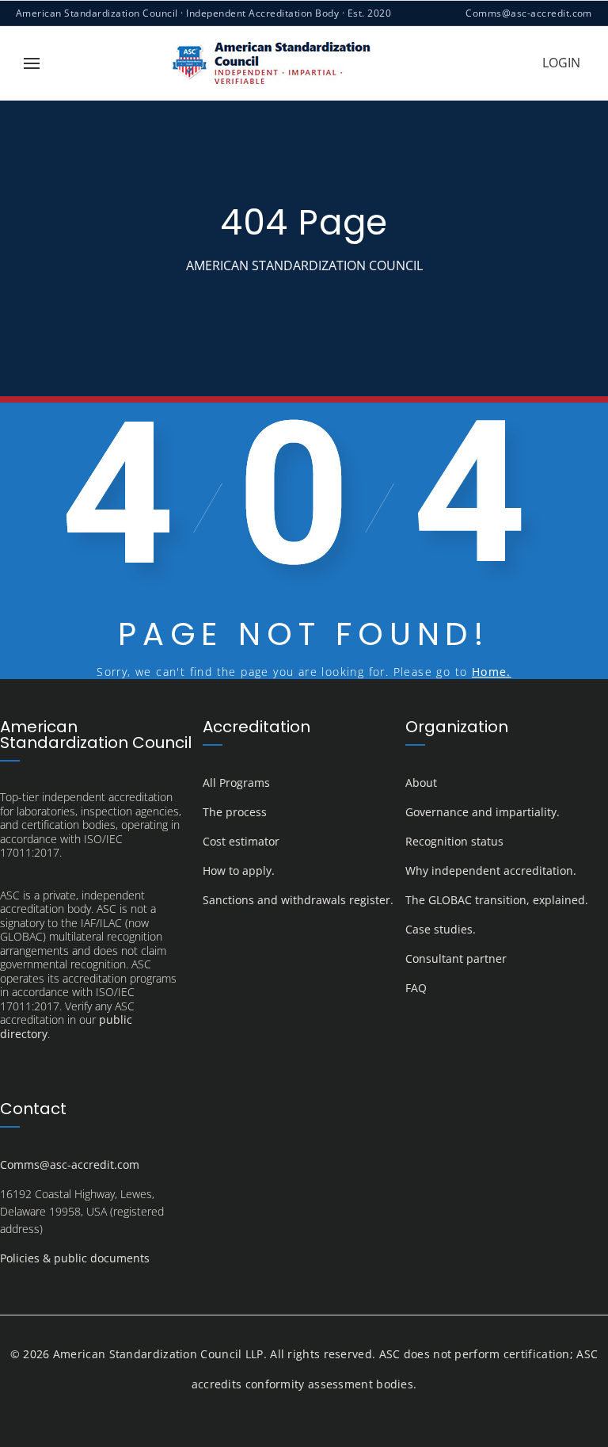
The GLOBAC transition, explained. (496, 899)
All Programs (236, 782)
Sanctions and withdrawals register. (298, 899)
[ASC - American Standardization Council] (271, 63)
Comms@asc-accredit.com (529, 13)
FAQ (416, 987)
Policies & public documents (75, 1258)
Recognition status (454, 841)
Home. (491, 671)
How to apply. (239, 870)
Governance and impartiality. (482, 811)
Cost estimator (241, 841)
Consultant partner (456, 958)
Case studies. (440, 929)
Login (561, 62)
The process (235, 811)
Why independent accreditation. (490, 870)
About (421, 782)
